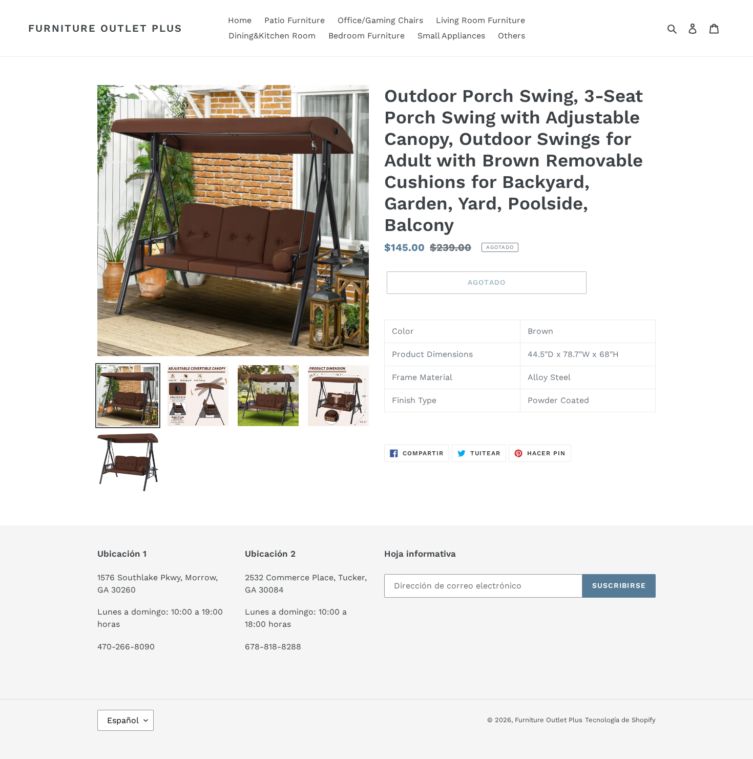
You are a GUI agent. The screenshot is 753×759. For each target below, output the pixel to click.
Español (123, 720)
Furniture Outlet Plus (105, 28)
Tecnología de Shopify (620, 720)
